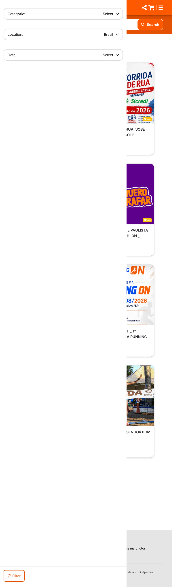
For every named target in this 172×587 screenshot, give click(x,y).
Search (153, 24)
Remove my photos (131, 548)
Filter (16, 576)
